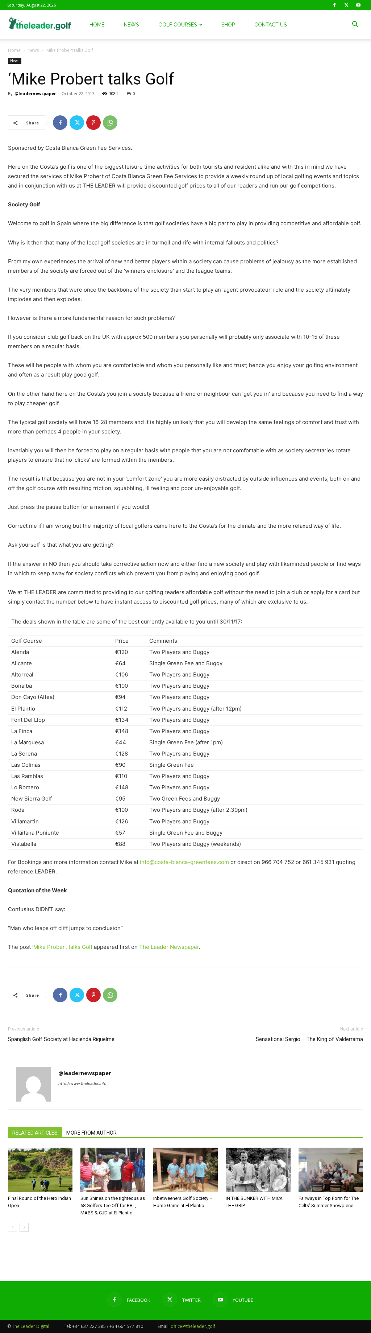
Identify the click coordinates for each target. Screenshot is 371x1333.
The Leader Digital (30, 1326)
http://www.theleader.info (82, 1083)
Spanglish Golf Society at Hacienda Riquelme (61, 1039)
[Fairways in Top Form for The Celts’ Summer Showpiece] (331, 1170)
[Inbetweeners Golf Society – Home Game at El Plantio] (185, 1170)
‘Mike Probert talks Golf (62, 946)
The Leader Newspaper (169, 946)
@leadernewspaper (35, 93)
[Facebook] (334, 5)
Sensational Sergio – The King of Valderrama (309, 1039)
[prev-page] (12, 1227)
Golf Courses (177, 25)
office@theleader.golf (193, 1326)
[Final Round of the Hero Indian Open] (40, 1170)
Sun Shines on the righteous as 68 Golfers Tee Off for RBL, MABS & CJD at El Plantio (112, 1205)
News (131, 25)
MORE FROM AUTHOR (91, 1133)
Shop (228, 25)
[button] (355, 25)
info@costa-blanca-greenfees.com (184, 862)
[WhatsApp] (110, 122)
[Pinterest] (93, 122)
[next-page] (24, 1227)
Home (96, 25)
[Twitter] (346, 5)
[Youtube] (358, 5)
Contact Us (270, 25)
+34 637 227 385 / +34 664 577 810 (107, 1326)
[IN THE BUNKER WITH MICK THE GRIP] (258, 1170)
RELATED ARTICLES (35, 1133)
